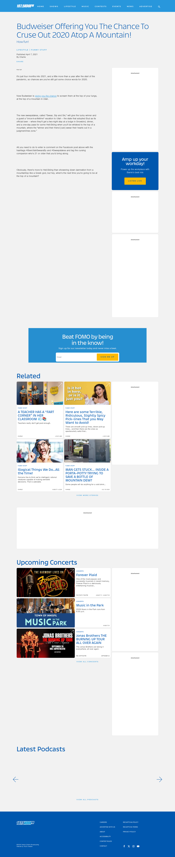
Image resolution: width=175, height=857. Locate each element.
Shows (54, 6)
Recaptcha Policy (130, 822)
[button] (15, 779)
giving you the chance (46, 95)
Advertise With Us (107, 827)
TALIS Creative (28, 846)
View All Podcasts (88, 799)
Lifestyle (70, 6)
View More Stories (87, 495)
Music (85, 6)
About (102, 832)
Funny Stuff (39, 50)
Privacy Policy (129, 832)
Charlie (22, 57)
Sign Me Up (107, 357)
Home (40, 6)
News (130, 6)
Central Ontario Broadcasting (30, 845)
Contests (101, 6)
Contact (103, 846)
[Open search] (158, 5)
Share (20, 61)
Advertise (145, 6)
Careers (103, 822)
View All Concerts (88, 662)
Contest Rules (106, 841)
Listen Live (135, 181)
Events (116, 6)
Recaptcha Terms (130, 827)
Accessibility (105, 836)
